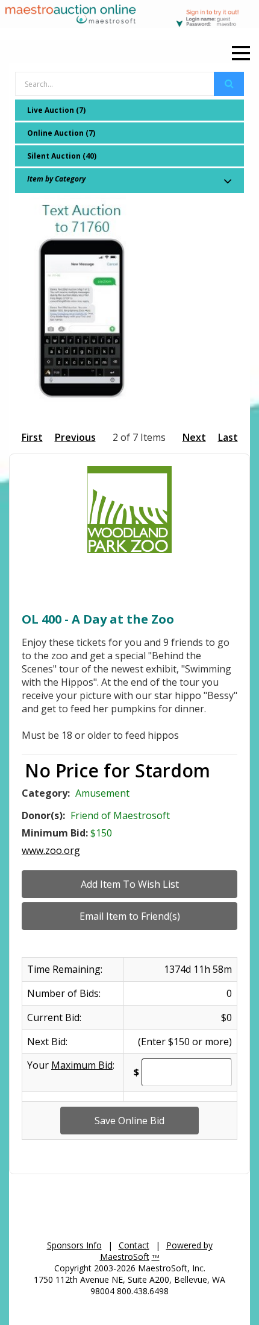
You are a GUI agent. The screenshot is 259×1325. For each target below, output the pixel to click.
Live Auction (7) (56, 110)
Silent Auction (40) (61, 156)
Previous (75, 437)
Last (228, 437)
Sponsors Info (74, 1245)
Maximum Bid (82, 1065)
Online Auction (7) (61, 133)
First (32, 437)
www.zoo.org (51, 850)
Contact (134, 1245)
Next (194, 437)
